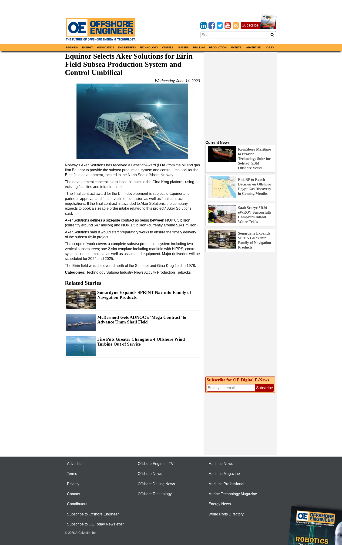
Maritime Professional (226, 484)
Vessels (167, 47)
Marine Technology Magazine (232, 494)
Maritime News (220, 464)
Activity (150, 272)
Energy (87, 47)
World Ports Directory (226, 514)
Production (218, 47)
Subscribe (250, 25)
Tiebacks (183, 272)
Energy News (219, 504)
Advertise (253, 47)
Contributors (77, 504)
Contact (73, 494)
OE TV (270, 47)
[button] (132, 121)
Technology (149, 47)
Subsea (183, 47)
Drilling (199, 47)
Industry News (132, 272)
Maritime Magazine (224, 474)
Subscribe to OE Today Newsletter (95, 524)
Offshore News (150, 474)
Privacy (73, 484)
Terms (72, 474)
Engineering (127, 47)
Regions (72, 47)
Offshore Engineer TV (156, 464)
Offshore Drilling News (156, 484)
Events (236, 47)
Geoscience (105, 47)
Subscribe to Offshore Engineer (93, 514)
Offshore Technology (155, 494)
